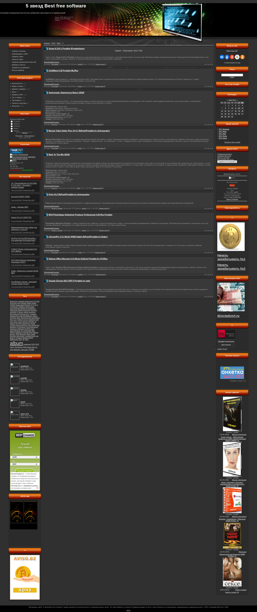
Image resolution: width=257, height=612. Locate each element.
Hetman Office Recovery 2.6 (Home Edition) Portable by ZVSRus (78, 259)
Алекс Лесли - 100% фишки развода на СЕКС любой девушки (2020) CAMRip (232, 439)
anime (34, 303)
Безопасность (17, 83)
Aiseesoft (13, 316)
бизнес (12, 334)
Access (32, 329)
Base (18, 325)
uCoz (128, 610)
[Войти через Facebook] (227, 57)
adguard (25, 322)
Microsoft (13, 320)
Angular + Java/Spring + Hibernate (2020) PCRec (232, 520)
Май (58, 43)
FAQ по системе (223, 158)
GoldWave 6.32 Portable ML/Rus (63, 71)
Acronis (19, 316)
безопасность (24, 314)
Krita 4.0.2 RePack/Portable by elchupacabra (69, 194)
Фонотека (15, 106)
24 (232, 114)
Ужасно (16, 131)
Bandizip (13, 327)
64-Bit (27, 329)
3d (35, 322)
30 (229, 117)
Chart (20, 322)
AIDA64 (31, 322)
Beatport (26, 338)
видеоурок (29, 301)
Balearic (17, 350)
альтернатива (15, 308)
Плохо (16, 128)
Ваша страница (232, 199)
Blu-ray (34, 347)
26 (239, 114)
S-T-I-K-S (34, 305)
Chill (36, 320)
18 (235, 111)
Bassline (13, 336)
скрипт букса (222, 349)
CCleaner (20, 312)
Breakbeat (18, 347)
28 (222, 117)
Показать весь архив (232, 142)
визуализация (15, 331)
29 (225, 117)
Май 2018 (232, 100)
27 (242, 114)
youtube (28, 336)
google (32, 323)
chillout (20, 320)
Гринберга (22, 307)
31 (232, 117)
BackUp (34, 310)
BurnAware (36, 318)
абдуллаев (30, 307)
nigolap (80, 86)
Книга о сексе (230, 592)
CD (34, 301)
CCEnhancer (21, 327)
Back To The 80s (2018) (59, 154)
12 (239, 108)
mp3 (18, 303)
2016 (33, 344)
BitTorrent (24, 308)
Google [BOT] (27, 170)
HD (17, 323)
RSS (140, 50)
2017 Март (223, 131)
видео (25, 320)
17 (232, 111)
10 (232, 108)
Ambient (31, 320)
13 (242, 108)
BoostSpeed (14, 314)
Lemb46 (80, 64)
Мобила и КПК (17, 95)
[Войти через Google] (237, 57)
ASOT (12, 347)
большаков (20, 305)
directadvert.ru (228, 316)
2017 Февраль (224, 129)
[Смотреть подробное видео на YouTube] (37, 488)
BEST (31, 338)
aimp (15, 322)
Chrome (13, 325)
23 (229, 114)
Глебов (12, 305)
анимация (27, 344)
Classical (13, 329)
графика (33, 314)
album (16, 343)
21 (222, 114)
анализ (12, 323)
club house (27, 347)
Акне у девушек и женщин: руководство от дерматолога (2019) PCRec (232, 484)
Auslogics (32, 312)
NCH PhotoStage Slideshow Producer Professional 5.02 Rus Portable (80, 215)
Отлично (17, 121)
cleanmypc (26, 323)
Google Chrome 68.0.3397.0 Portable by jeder (69, 281)
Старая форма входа (232, 63)
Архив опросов (29, 136)
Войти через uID (232, 51)
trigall (78, 124)
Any (38, 325)
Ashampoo (32, 308)
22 (225, 114)
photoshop (14, 310)
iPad (20, 323)
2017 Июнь (223, 136)
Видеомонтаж (26, 318)
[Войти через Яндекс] (232, 57)
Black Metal (31, 334)
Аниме (29, 303)
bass (12, 322)
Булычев (13, 303)
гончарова (14, 307)
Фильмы (242, 552)
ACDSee (13, 318)
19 (239, 111)
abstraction (21, 336)
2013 (37, 344)
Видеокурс (14, 301)
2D (23, 339)
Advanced (34, 327)
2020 (17, 334)
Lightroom (20, 329)
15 (225, 111)
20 (242, 111)
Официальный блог (224, 154)
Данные (35, 332)
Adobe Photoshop (24, 310)
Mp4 (30, 332)
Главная (118, 50)
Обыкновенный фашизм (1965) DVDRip (232, 555)
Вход (136, 50)
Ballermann (14, 339)
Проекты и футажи (19, 103)
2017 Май (222, 134)
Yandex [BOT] (15, 170)
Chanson (19, 338)
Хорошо (16, 124)
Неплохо (17, 126)
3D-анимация (26, 331)
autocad (25, 332)
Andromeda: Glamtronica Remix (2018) (66, 93)
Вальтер (27, 305)
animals (23, 303)
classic (35, 316)
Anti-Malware (27, 316)
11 (235, 108)
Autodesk (18, 332)
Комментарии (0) (101, 64)
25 (235, 114)
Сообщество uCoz (224, 156)
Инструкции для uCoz (225, 159)
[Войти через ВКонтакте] (222, 57)
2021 (20, 339)
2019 (12, 350)
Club (31, 349)
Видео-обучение (239, 434)
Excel (28, 327)
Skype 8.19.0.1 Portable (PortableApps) (66, 48)
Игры (14, 92)
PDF (38, 301)
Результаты (19, 136)
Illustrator (23, 334)
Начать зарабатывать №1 (231, 257)
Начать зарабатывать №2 (231, 266)
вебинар (21, 301)
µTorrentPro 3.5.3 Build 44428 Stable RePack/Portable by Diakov (78, 237)
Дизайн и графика (18, 89)
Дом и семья (241, 590)
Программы (16, 100)
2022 (27, 339)
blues (19, 318)
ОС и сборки (17, 97)
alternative (25, 350)
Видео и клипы (17, 86)
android (13, 312)
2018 (53, 43)
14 (222, 111)
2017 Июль (223, 138)
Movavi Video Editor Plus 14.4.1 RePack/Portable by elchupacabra (79, 131)
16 (229, 111)
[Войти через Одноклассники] (242, 57)
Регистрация (128, 50)
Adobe (26, 312)
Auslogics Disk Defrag (28, 325)
